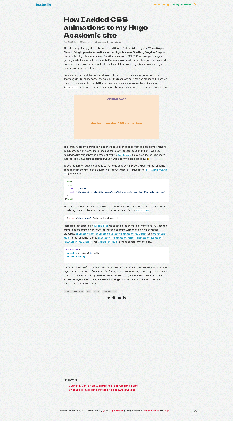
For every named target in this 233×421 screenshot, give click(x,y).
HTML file (102, 271)
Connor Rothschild (124, 48)
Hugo (166, 410)
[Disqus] (116, 336)
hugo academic (114, 42)
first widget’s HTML (119, 279)
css (99, 42)
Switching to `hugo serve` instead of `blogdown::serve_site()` (103, 389)
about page (156, 275)
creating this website (74, 291)
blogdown (119, 410)
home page (146, 271)
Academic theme (151, 410)
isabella (43, 4)
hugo (104, 42)
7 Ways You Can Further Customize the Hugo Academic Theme (104, 385)
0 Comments (86, 42)
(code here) (74, 173)
